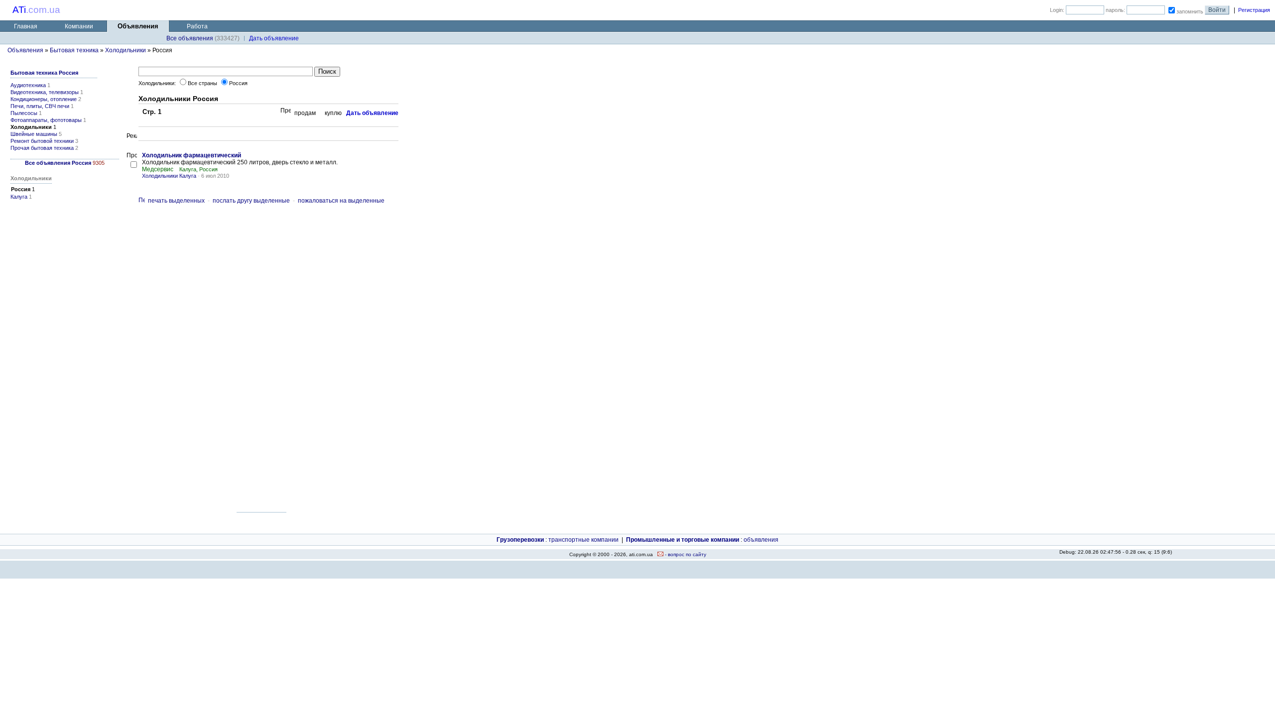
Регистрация (1254, 10)
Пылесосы (23, 113)
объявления (761, 539)
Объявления (25, 50)
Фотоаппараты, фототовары (46, 120)
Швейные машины (33, 134)
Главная (25, 26)
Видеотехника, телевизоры (44, 92)
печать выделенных (176, 200)
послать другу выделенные (251, 200)
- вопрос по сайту (684, 554)
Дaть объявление (274, 38)
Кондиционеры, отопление (43, 99)
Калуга (18, 197)
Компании (79, 26)
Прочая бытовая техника (42, 148)
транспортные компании (583, 539)
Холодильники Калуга (169, 176)
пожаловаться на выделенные (341, 200)
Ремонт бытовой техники (42, 141)
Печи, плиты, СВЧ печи (39, 106)
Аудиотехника (28, 85)
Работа (197, 26)
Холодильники (125, 50)
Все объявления (189, 38)
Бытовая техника (74, 50)
